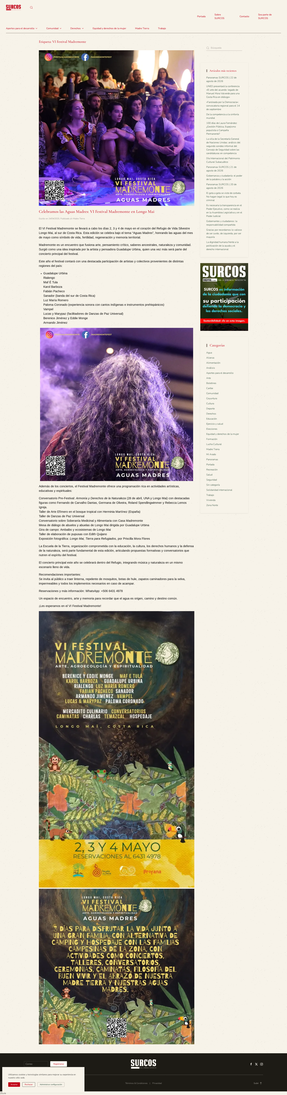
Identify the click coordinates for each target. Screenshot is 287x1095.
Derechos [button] (75, 28)
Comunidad (212, 393)
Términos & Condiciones (136, 1083)
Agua (209, 352)
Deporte (210, 408)
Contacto (244, 16)
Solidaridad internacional (219, 490)
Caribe (209, 388)
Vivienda (210, 500)
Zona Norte (212, 505)
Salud (209, 474)
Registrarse (58, 1064)
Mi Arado (211, 454)
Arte (208, 378)
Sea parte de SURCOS (265, 16)
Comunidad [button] (52, 28)
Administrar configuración (51, 1084)
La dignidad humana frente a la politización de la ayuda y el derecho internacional (222, 246)
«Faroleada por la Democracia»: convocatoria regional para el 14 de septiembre (223, 106)
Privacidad (157, 1083)
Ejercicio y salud (214, 424)
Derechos (211, 413)
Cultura (210, 403)
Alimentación (213, 363)
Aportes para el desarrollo (219, 373)
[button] (31, 7)
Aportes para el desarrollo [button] (20, 28)
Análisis (210, 368)
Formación (211, 439)
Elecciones (211, 429)
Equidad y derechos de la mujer (109, 28)
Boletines (211, 383)
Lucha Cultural (214, 444)
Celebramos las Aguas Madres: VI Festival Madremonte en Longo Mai (96, 211)
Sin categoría (213, 485)
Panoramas (212, 459)
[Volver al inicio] (13, 7)
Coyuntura (211, 398)
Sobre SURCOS (219, 16)
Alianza (210, 357)
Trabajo (162, 28)
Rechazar (29, 1084)
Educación (211, 418)
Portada (201, 16)
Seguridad (211, 479)
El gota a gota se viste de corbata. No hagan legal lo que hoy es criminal (223, 196)
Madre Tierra (142, 28)
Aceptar (14, 1084)
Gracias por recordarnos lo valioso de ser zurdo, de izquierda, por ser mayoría (224, 233)
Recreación (212, 469)
